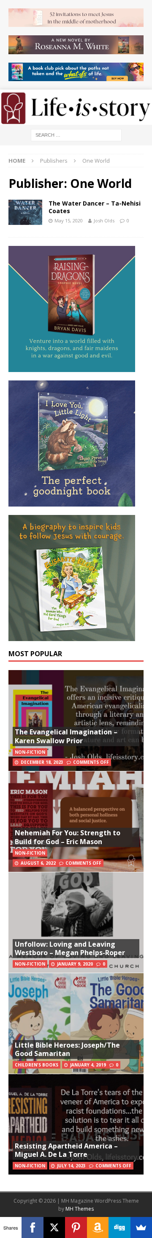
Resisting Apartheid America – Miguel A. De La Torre (66, 1150)
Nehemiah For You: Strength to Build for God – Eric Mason (67, 837)
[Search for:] (76, 134)
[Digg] (119, 1227)
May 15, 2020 (68, 220)
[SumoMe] (141, 1227)
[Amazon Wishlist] (98, 1227)
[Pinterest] (76, 1227)
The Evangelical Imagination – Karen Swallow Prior (66, 736)
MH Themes (79, 1208)
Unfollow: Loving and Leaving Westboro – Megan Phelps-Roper (70, 949)
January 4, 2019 (88, 1065)
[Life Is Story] (76, 120)
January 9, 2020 (75, 964)
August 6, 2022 (38, 863)
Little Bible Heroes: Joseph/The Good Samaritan (67, 1049)
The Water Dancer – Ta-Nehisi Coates (95, 207)
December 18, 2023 (42, 762)
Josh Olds (104, 220)
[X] (54, 1227)
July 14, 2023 (71, 1166)
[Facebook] (32, 1227)
